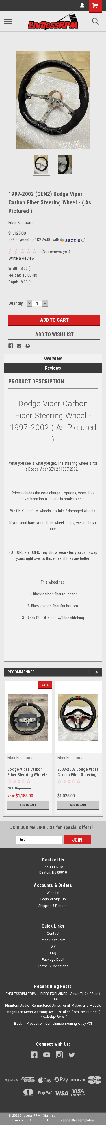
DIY (53, 947)
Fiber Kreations (19, 757)
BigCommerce (35, 1120)
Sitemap (49, 1115)
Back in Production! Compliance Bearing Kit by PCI (53, 1024)
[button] (54, 240)
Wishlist (53, 893)
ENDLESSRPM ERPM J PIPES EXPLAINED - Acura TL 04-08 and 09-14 (53, 996)
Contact (53, 934)
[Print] (27, 345)
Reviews (53, 368)
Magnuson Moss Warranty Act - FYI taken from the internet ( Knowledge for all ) (53, 1014)
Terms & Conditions (53, 966)
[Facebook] (10, 345)
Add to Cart (28, 804)
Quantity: (16, 303)
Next (97, 100)
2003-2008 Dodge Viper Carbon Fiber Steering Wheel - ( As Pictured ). (78, 774)
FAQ (53, 953)
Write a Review (21, 258)
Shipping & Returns (53, 906)
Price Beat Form (53, 940)
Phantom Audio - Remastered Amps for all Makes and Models (53, 1005)
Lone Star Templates (78, 1120)
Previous (8, 100)
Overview (53, 358)
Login (44, 899)
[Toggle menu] (8, 21)
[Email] (19, 345)
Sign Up (60, 899)
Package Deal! (53, 960)
